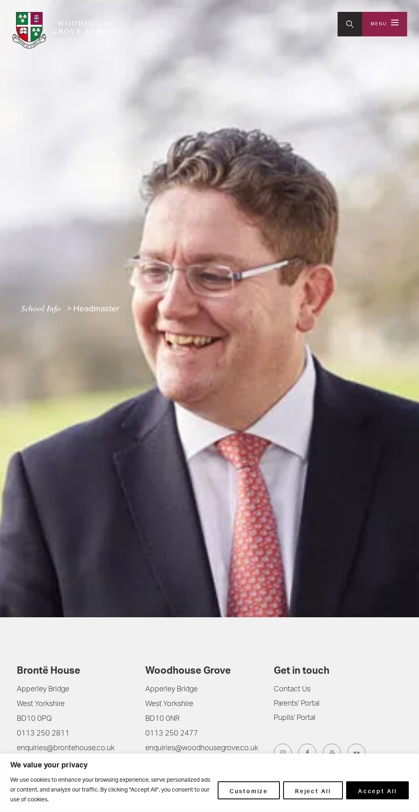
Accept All (377, 790)
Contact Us (292, 689)
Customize (249, 790)
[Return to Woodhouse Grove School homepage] (65, 30)
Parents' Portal (297, 704)
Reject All (313, 790)
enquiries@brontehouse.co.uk (66, 748)
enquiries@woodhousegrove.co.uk (201, 748)
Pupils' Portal (294, 718)
